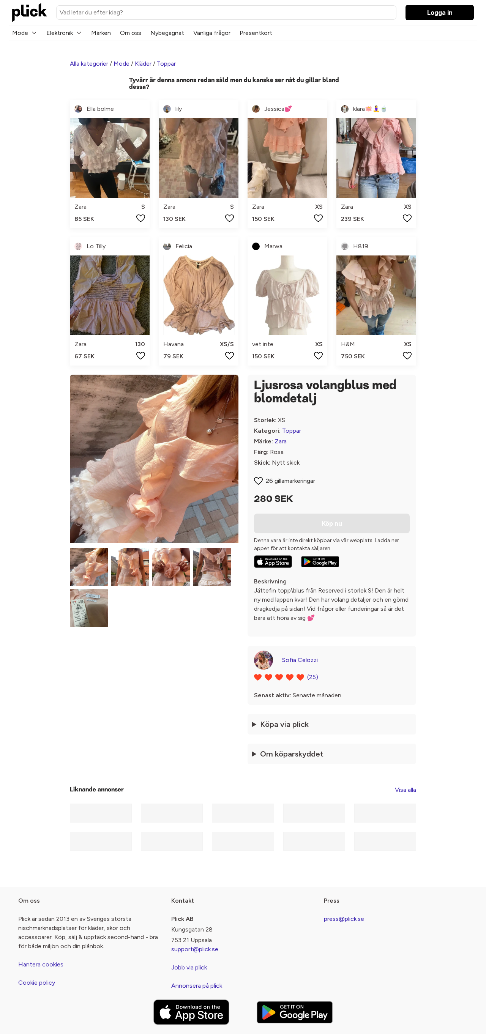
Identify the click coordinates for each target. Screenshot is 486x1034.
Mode (20, 32)
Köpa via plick (284, 724)
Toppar (166, 63)
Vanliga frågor (211, 32)
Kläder (143, 63)
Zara (281, 441)
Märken (101, 32)
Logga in (440, 12)
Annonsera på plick (196, 985)
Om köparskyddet (291, 753)
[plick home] (29, 12)
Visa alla (405, 789)
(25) (312, 677)
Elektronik (59, 32)
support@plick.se (194, 949)
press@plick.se (344, 918)
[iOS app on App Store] (273, 561)
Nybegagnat (167, 32)
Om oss (130, 32)
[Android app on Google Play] (320, 561)
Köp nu (332, 523)
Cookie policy (36, 982)
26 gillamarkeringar (290, 480)
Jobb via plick (189, 967)
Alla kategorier (89, 63)
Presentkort (256, 32)
